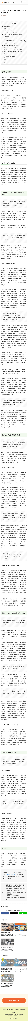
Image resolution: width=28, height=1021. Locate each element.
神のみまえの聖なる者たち (11, 38)
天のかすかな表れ (9, 60)
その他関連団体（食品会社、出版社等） (14, 1015)
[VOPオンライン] (9, 2)
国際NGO (21, 1014)
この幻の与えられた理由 (11, 32)
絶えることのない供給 (10, 47)
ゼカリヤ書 (3, 15)
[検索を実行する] (21, 2)
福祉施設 (16, 1014)
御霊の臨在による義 (10, 28)
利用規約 (8, 1009)
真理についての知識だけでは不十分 (13, 49)
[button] (5, 913)
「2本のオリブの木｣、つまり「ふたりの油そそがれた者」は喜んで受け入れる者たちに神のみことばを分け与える (15, 41)
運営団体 (4, 1009)
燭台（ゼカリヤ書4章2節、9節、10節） (13, 52)
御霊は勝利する (7, 26)
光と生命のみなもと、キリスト (12, 53)
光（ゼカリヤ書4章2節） (10, 56)
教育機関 (7, 1014)
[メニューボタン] (24, 2)
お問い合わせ (23, 1009)
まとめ (5, 62)
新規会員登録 (12, 1000)
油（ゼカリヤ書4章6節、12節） (11, 45)
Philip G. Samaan (11, 874)
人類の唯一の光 (9, 58)
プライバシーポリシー (15, 1009)
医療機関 (12, 1014)
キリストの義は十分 (10, 30)
